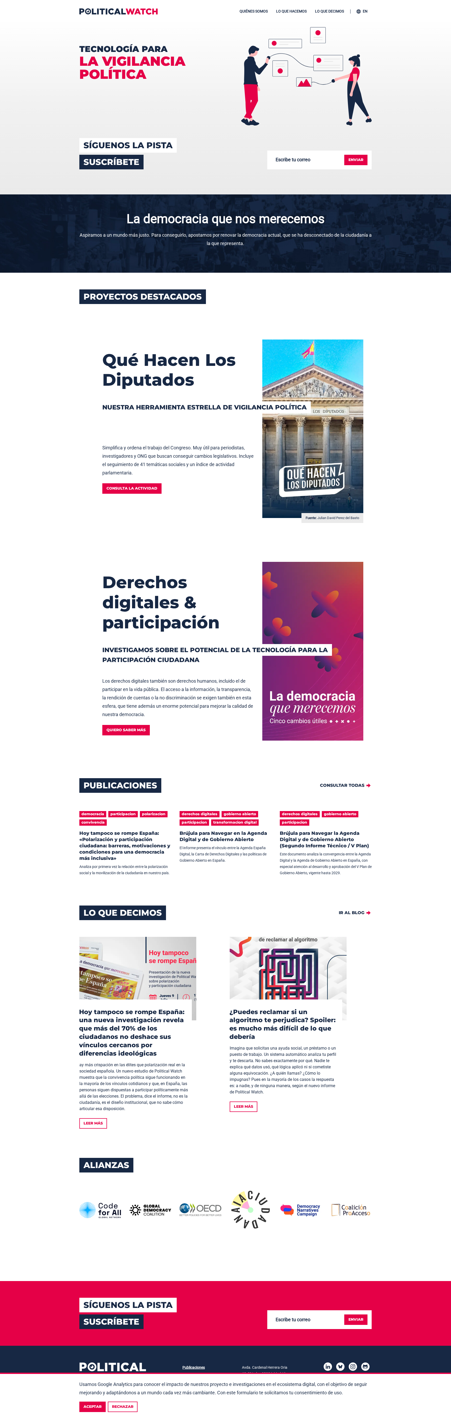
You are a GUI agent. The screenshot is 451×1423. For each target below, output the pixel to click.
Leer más (93, 1123)
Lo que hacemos (291, 11)
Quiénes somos (254, 11)
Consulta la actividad (131, 488)
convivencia (93, 822)
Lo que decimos (329, 11)
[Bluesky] (340, 1367)
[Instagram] (353, 1367)
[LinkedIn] (328, 1367)
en (365, 11)
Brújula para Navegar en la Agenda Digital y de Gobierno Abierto (223, 836)
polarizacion (153, 814)
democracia (92, 814)
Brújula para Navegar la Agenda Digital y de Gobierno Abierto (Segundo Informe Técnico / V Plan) (324, 839)
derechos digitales (199, 814)
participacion (123, 814)
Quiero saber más (126, 730)
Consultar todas (342, 785)
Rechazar (122, 1406)
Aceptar (93, 1406)
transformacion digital (235, 822)
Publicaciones (193, 1367)
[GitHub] (365, 1367)
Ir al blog (351, 912)
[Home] (118, 11)
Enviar (355, 159)
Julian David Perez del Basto (338, 518)
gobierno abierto (240, 814)
